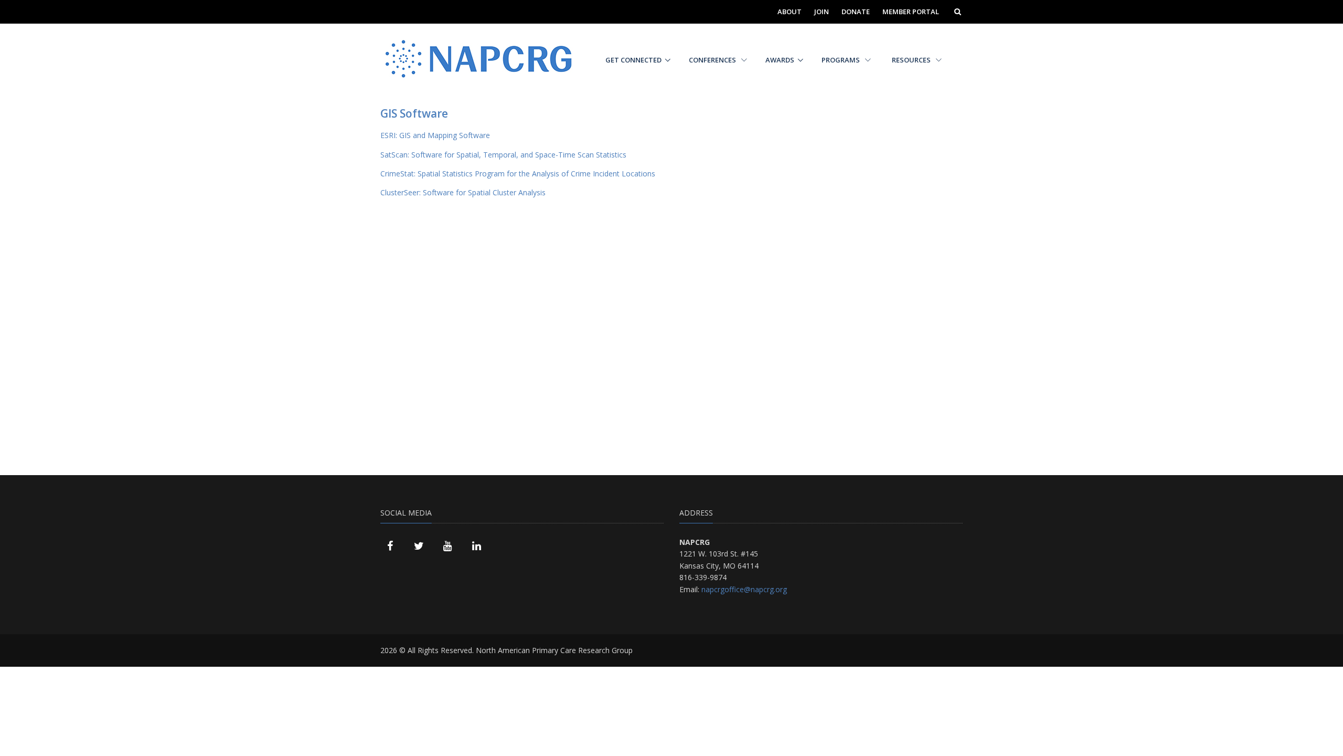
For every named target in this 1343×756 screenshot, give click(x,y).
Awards (779, 60)
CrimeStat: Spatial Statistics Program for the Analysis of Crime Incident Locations (517, 173)
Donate (855, 11)
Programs (841, 60)
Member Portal (910, 11)
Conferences (713, 60)
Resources (912, 60)
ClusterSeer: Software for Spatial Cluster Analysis (463, 192)
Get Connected (633, 60)
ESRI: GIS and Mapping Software (435, 135)
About (789, 11)
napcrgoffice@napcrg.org (744, 589)
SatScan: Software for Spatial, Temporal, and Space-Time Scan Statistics (503, 155)
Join (821, 11)
